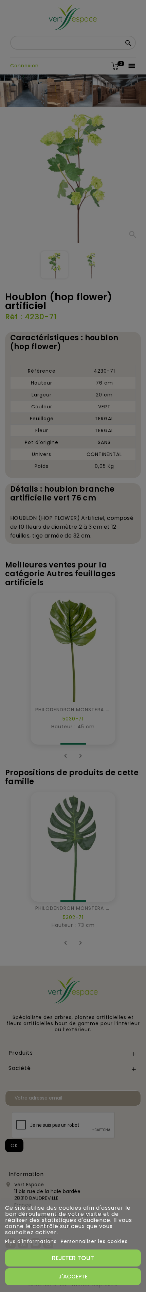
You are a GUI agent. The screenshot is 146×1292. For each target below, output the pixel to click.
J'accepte (73, 1276)
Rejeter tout (73, 1258)
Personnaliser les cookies (94, 1241)
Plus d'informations (31, 1241)
